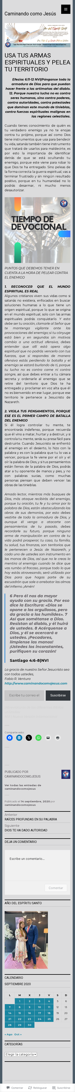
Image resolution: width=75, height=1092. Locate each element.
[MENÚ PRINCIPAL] (65, 9)
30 (29, 1024)
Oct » (18, 1034)
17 (39, 1013)
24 (39, 1018)
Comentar (56, 888)
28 (10, 1024)
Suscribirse (58, 695)
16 (29, 1013)
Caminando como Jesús (30, 14)
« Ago (8, 1034)
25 (49, 1018)
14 (9, 1013)
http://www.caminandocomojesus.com (36, 683)
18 (49, 1013)
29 (19, 1024)
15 (19, 1013)
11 (49, 1007)
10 (39, 1007)
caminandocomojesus (20, 804)
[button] (37, 940)
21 (9, 1018)
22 (19, 1018)
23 (29, 1018)
